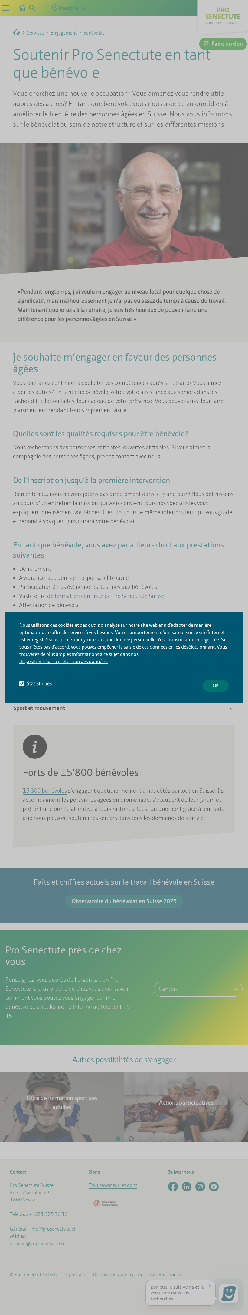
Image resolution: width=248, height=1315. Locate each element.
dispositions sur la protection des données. (63, 661)
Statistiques (39, 683)
